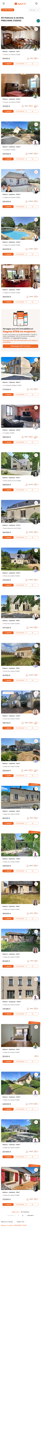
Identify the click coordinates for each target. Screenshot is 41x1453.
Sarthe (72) (20, 1222)
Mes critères (9, 10)
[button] (20, 37)
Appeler (8, 64)
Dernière (31, 1215)
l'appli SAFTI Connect (20, 338)
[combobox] (34, 10)
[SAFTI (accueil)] (20, 3)
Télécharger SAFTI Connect (20, 346)
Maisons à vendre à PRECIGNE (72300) (14, 1225)
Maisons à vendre (7, 1222)
